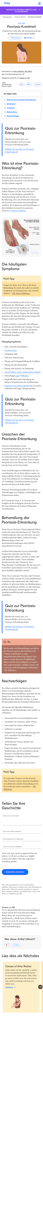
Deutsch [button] (30, 38)
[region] (22, 987)
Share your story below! (11, 816)
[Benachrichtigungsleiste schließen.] (39, 9)
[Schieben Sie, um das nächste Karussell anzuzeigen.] (40, 987)
